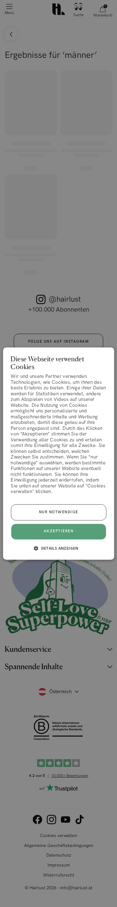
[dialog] (58, 453)
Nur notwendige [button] (58, 512)
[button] (58, 548)
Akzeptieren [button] (59, 531)
